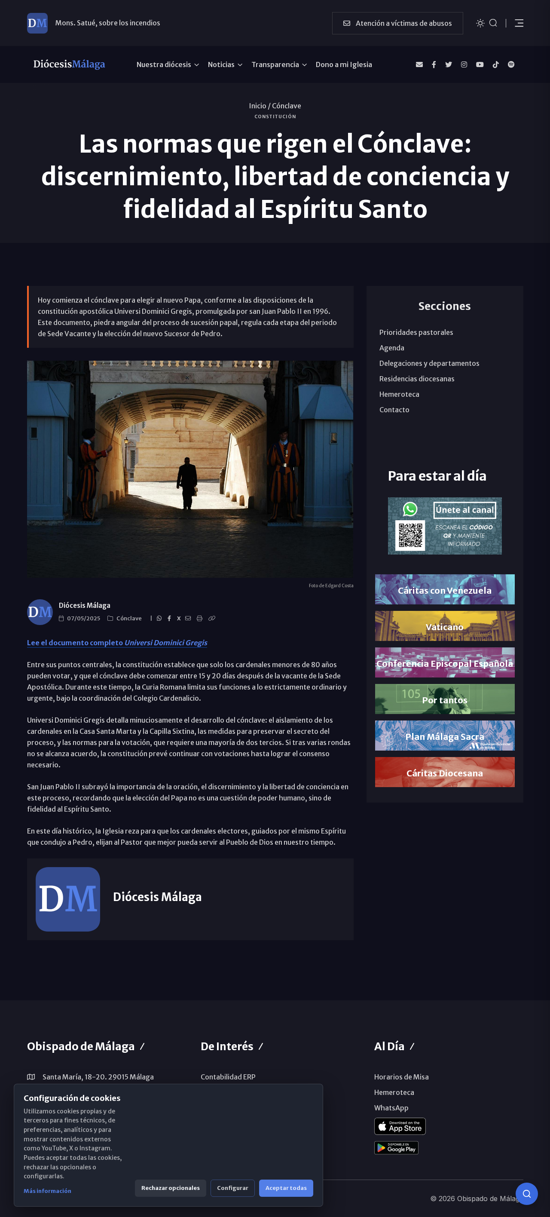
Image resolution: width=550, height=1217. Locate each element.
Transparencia (275, 64)
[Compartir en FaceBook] (171, 618)
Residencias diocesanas (417, 378)
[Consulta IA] (527, 1194)
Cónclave (286, 105)
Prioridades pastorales (416, 332)
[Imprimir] (201, 618)
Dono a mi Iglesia (344, 64)
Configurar (232, 1188)
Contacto (394, 409)
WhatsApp (391, 1108)
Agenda (391, 347)
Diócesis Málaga (84, 605)
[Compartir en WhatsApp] (160, 618)
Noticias (221, 64)
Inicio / (260, 105)
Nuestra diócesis (164, 64)
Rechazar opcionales (170, 1188)
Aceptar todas (286, 1188)
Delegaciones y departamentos (429, 363)
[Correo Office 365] (419, 64)
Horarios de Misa (401, 1077)
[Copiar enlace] (213, 618)
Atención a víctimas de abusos (403, 23)
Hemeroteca (399, 394)
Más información (47, 1191)
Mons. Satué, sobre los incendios (107, 22)
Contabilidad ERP (228, 1077)
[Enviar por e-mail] (189, 618)
